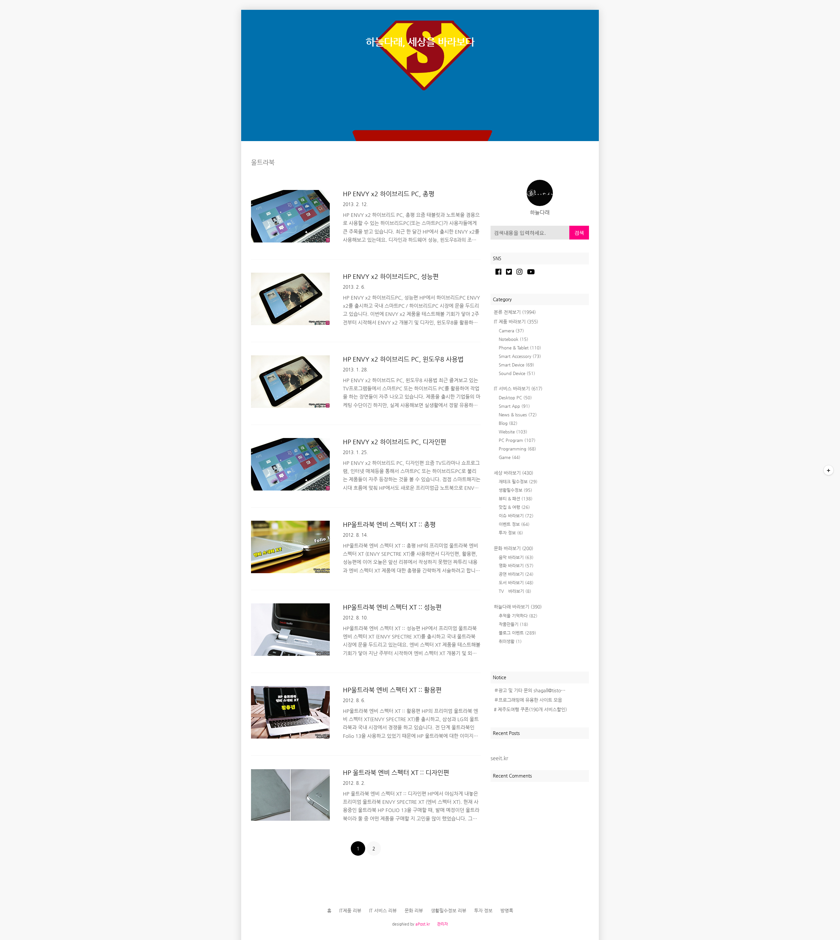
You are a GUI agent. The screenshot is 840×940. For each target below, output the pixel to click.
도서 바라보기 (516, 582)
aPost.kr (422, 924)
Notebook (513, 339)
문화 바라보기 (513, 548)
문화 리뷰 (414, 910)
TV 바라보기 (515, 591)
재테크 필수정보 (518, 481)
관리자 (442, 924)
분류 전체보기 (515, 312)
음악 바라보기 (516, 557)
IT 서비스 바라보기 (518, 388)
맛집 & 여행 (514, 507)
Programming (517, 448)
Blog (508, 423)
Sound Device (517, 373)
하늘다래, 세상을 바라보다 (420, 42)
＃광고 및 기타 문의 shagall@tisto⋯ (529, 690)
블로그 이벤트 (517, 632)
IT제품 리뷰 (350, 910)
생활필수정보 (515, 490)
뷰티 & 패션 (516, 498)
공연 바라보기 (516, 574)
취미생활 (510, 641)
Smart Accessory (520, 356)
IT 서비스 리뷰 (383, 910)
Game (509, 457)
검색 (579, 233)
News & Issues (518, 414)
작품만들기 (513, 624)
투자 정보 (511, 532)
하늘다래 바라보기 (518, 606)
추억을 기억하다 (518, 615)
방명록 (506, 910)
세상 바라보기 (513, 472)
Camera (511, 330)
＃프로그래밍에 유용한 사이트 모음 (528, 699)
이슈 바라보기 (516, 515)
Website (513, 431)
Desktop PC (515, 397)
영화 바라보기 (516, 565)
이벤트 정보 (514, 524)
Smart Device (516, 364)
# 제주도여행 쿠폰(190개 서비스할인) (530, 709)
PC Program (517, 440)
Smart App (514, 406)
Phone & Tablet (520, 347)
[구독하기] (828, 470)
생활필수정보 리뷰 (448, 910)
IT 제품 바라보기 (516, 321)
